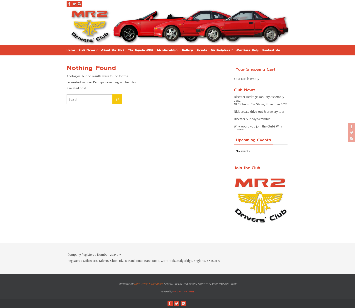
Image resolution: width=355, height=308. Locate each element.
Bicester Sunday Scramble (252, 119)
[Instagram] (79, 4)
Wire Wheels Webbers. (148, 284)
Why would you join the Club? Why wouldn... (258, 128)
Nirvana (177, 291)
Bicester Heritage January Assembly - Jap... (260, 99)
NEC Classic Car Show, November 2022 (261, 104)
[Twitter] (74, 4)
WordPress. (189, 291)
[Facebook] (69, 4)
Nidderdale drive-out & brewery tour (259, 111)
